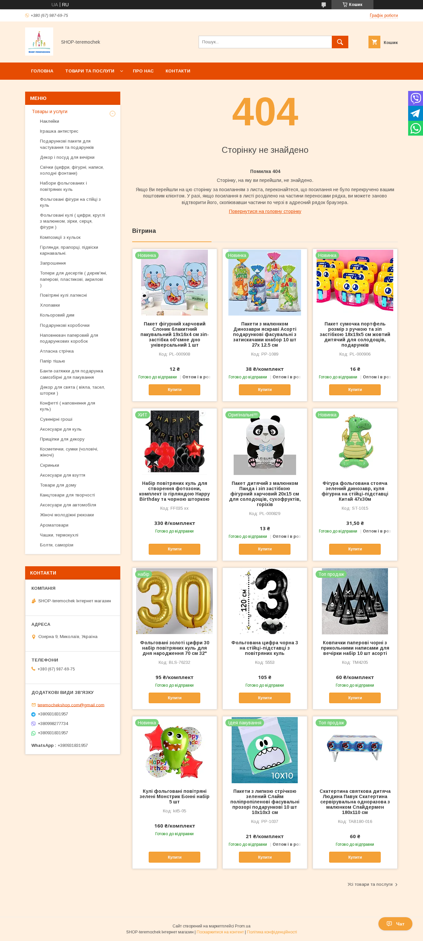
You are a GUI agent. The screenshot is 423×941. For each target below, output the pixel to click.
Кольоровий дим (57, 315)
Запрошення (53, 263)
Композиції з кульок (60, 237)
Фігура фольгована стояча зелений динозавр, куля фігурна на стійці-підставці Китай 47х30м (355, 491)
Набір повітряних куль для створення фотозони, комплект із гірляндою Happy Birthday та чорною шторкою (174, 491)
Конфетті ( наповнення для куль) (67, 406)
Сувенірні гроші (56, 419)
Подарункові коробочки (65, 325)
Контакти (178, 70)
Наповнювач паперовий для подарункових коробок (69, 338)
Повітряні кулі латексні (63, 295)
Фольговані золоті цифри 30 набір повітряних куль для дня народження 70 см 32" (174, 648)
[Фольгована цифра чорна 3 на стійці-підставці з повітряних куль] (265, 601)
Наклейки (49, 121)
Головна (42, 70)
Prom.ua (242, 926)
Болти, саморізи (56, 544)
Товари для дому (58, 485)
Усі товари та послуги (370, 884)
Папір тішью (52, 361)
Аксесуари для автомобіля (68, 504)
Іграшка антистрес (59, 131)
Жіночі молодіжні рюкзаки (67, 514)
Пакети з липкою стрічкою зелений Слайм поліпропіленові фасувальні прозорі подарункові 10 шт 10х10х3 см (264, 802)
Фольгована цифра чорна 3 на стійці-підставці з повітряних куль (264, 648)
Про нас (143, 70)
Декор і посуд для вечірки (67, 157)
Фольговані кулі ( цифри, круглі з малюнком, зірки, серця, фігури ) (72, 221)
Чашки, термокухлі (59, 535)
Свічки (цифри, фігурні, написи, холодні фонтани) (72, 170)
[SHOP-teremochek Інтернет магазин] (39, 54)
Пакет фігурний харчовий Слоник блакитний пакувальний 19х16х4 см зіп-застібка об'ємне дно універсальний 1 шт (174, 334)
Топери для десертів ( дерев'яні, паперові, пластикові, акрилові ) (73, 279)
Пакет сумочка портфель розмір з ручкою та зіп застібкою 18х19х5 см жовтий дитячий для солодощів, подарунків (355, 334)
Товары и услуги (49, 111)
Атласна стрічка (57, 351)
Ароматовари (54, 525)
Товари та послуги (89, 70)
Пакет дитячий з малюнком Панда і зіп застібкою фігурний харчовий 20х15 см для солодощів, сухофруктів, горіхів (265, 494)
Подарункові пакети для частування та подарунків (67, 144)
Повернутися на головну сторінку (265, 211)
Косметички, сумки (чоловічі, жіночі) (69, 452)
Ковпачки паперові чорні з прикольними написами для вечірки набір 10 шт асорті (355, 648)
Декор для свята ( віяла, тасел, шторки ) (72, 390)
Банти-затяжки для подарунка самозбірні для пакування (71, 373)
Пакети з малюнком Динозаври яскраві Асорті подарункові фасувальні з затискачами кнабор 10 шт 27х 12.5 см (264, 334)
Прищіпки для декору (62, 439)
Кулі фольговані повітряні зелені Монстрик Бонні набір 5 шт (175, 796)
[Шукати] (340, 42)
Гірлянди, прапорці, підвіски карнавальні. (69, 250)
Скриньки (49, 465)
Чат (400, 923)
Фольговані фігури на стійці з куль (70, 202)
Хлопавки (50, 305)
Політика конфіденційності (272, 932)
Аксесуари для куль (61, 429)
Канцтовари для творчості (67, 494)
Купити (174, 389)
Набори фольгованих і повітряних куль (63, 186)
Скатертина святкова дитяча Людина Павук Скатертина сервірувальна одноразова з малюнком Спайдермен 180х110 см (355, 802)
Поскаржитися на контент (220, 932)
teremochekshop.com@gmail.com (71, 704)
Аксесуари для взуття (62, 475)
